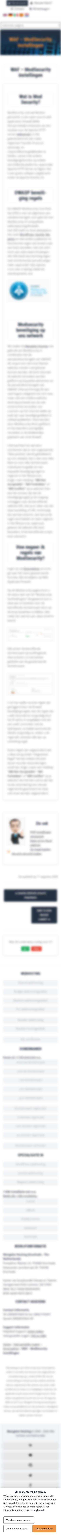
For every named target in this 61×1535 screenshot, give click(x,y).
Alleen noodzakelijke (17, 1528)
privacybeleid (37, 1510)
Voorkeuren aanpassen (18, 1520)
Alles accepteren (44, 1528)
